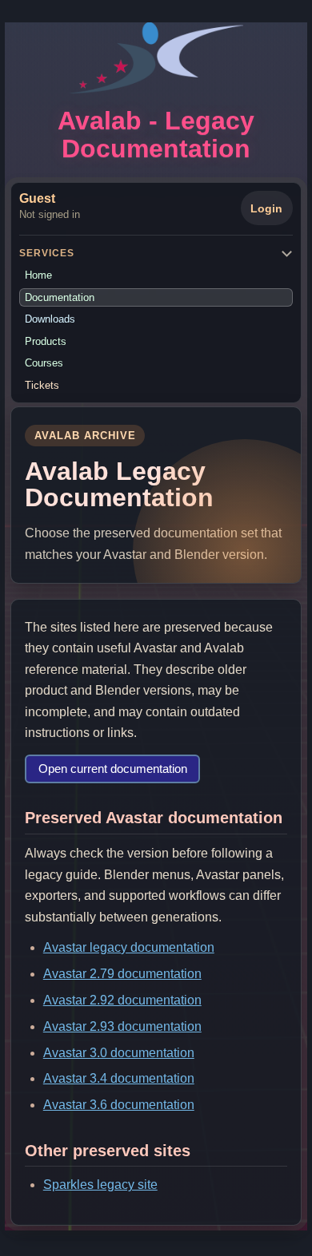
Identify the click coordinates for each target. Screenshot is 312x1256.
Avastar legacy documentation (128, 947)
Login (266, 208)
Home (38, 275)
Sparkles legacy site (100, 1184)
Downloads (50, 319)
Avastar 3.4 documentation (118, 1078)
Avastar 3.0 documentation (118, 1053)
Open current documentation (112, 769)
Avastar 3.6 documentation (118, 1104)
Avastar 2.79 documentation (122, 974)
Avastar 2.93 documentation (122, 1026)
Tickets (42, 385)
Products (45, 341)
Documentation (59, 297)
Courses (44, 363)
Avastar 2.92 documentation (122, 1000)
